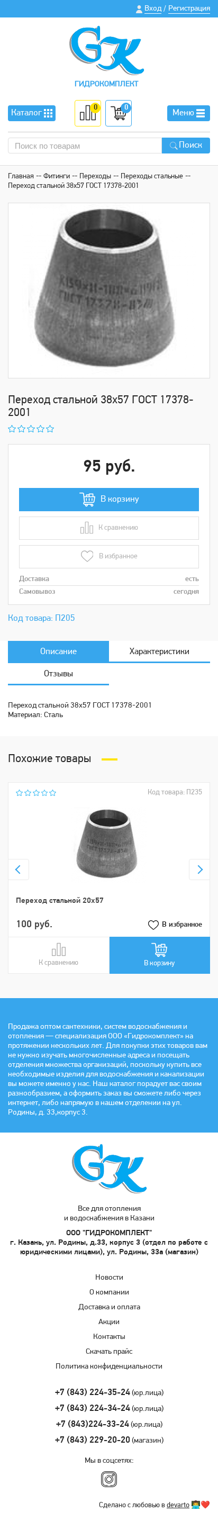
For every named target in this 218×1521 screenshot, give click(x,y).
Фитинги (56, 176)
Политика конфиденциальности (109, 1367)
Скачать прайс (109, 1352)
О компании (109, 1293)
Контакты (109, 1337)
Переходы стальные (152, 176)
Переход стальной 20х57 (60, 901)
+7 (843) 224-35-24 (92, 1392)
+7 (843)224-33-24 (92, 1424)
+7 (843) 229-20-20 (92, 1440)
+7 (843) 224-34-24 (92, 1408)
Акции (109, 1322)
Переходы (95, 176)
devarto (178, 1505)
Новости (109, 1278)
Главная (21, 176)
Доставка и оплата (109, 1307)
